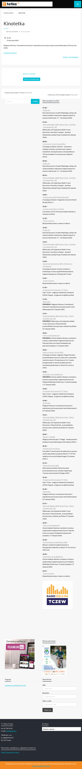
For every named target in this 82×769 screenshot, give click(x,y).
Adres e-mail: (46, 701)
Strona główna (8, 13)
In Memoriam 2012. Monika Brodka (56, 197)
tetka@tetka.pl (11, 731)
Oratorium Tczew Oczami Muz (54, 144)
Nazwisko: (45, 693)
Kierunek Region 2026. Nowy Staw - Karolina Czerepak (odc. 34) (59, 126)
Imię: (44, 685)
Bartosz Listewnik (12, 31)
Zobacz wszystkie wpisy (31, 79)
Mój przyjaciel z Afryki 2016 (53, 352)
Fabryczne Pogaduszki (51, 335)
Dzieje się (46, 110)
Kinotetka (46, 302)
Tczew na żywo (48, 221)
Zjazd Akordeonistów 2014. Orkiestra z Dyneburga (57, 265)
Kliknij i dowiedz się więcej (10, 752)
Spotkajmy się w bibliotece (53, 374)
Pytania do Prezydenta (51, 449)
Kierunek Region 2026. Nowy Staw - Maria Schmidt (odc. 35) (58, 317)
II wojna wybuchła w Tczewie (53, 209)
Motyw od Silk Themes (41, 766)
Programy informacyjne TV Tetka (18, 93)
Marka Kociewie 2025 (51, 465)
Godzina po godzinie (12, 685)
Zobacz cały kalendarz (70, 57)
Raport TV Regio (49, 437)
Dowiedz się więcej (10, 53)
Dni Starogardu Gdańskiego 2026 (55, 542)
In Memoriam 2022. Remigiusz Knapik (63, 95)
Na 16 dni (22, 685)
